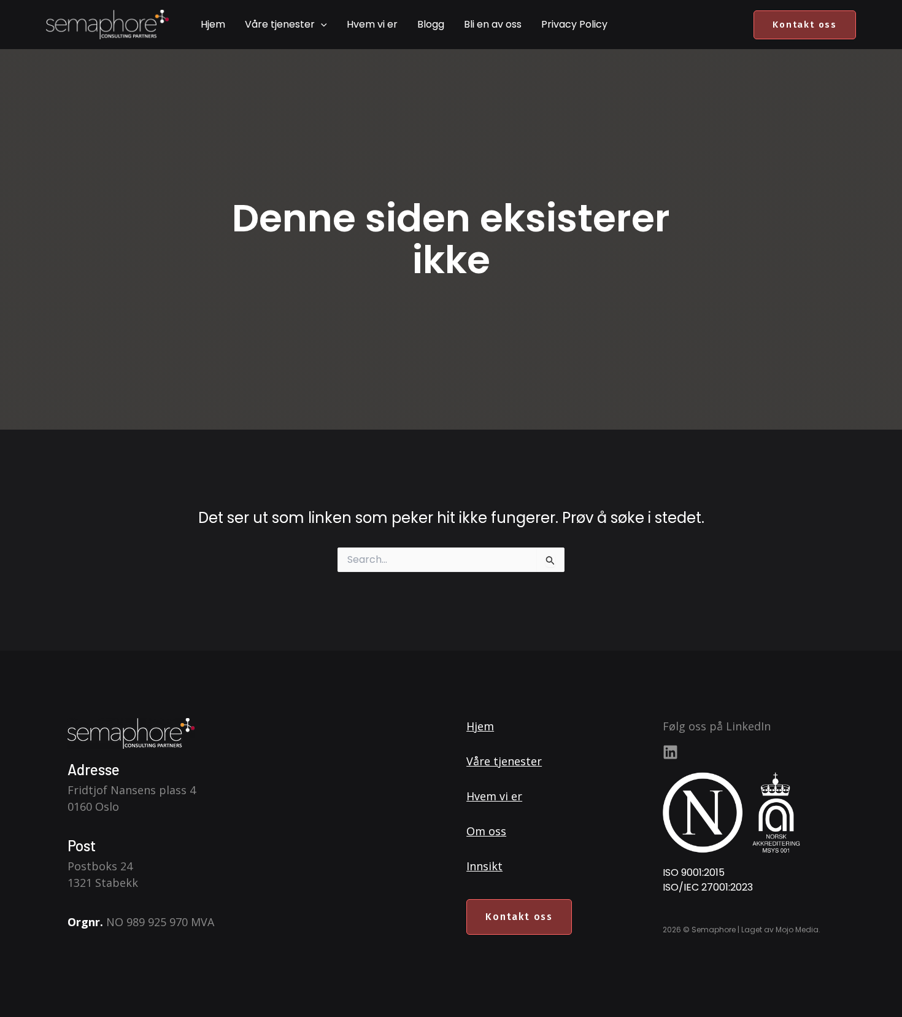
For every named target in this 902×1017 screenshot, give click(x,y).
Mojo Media (797, 929)
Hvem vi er (372, 24)
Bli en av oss (493, 24)
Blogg (430, 24)
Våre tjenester (280, 24)
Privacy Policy (574, 24)
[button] (321, 24)
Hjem (213, 24)
